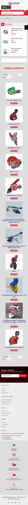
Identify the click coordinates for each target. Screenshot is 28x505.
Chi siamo (4, 422)
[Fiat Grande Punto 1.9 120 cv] (14, 186)
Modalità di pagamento (7, 399)
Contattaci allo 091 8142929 (10, 457)
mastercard (15, 502)
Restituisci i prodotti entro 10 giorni (11, 476)
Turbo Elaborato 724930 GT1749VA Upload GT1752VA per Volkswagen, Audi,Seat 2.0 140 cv (14, 322)
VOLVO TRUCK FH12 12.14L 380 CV (16, 49)
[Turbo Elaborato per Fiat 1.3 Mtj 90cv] (14, 337)
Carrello (4, 388)
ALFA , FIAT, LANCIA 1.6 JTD (14, 100)
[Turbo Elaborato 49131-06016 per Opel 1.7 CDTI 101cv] (14, 285)
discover (12, 502)
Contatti (4, 426)
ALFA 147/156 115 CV (14, 124)
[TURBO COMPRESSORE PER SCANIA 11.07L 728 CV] (5, 32)
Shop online (4, 411)
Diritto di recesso (6, 403)
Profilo (3, 390)
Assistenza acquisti (6, 413)
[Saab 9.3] (14, 261)
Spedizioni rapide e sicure (10, 466)
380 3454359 (9, 447)
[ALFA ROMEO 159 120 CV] (14, 138)
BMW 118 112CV (14, 171)
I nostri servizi (5, 424)
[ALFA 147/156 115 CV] (14, 114)
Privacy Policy (5, 392)
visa (8, 502)
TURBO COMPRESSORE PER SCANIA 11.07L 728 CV (17, 30)
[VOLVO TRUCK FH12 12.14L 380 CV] (5, 52)
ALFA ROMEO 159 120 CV (14, 148)
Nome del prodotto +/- (14, 74)
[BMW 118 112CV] (14, 162)
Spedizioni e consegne (7, 401)
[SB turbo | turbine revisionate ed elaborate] (14, 3)
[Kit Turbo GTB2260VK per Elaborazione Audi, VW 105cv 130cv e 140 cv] (14, 236)
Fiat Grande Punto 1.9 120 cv (14, 195)
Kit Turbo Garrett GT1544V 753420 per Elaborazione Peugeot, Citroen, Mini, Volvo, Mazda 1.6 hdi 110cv (14, 221)
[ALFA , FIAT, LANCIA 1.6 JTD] (14, 90)
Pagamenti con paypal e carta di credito (12, 486)
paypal (19, 502)
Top (26, 28)
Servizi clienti (5, 415)
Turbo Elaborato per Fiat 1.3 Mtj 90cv (14, 347)
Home (2, 18)
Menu (5, 7)
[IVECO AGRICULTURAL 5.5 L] (5, 42)
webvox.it (18, 498)
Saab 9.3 (14, 271)
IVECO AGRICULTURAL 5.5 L (17, 39)
